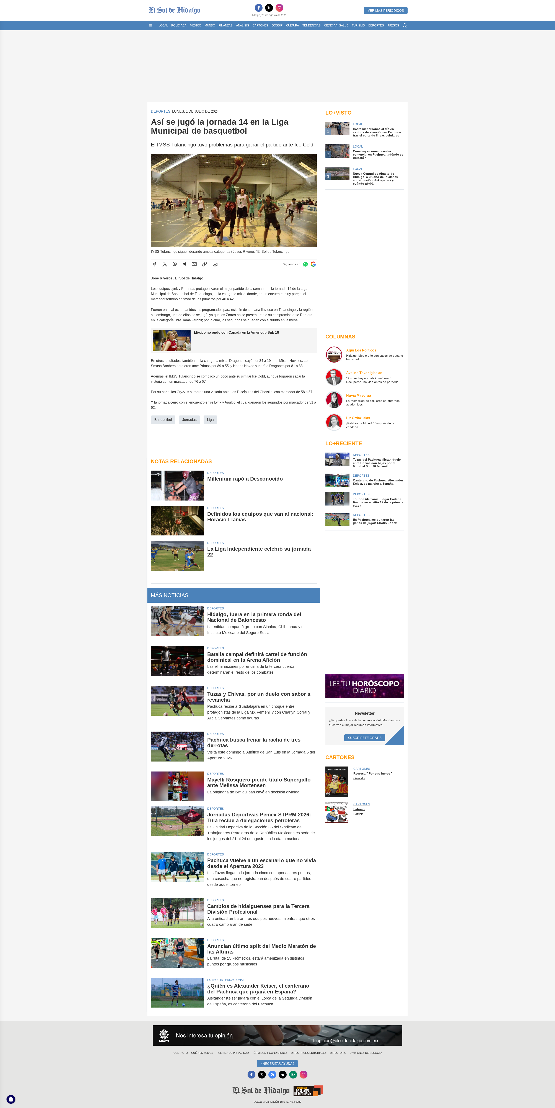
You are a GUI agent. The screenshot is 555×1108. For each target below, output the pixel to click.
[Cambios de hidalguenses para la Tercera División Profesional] (177, 915)
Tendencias (311, 25)
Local (163, 25)
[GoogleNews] (272, 1074)
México (195, 25)
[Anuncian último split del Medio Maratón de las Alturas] (177, 955)
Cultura (292, 25)
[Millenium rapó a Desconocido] (177, 485)
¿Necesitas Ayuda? (277, 1063)
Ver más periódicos (386, 10)
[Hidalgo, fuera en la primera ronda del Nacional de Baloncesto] (177, 623)
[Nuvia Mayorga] (334, 399)
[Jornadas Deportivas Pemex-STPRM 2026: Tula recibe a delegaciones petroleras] (177, 826)
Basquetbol (163, 420)
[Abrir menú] (150, 26)
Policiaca (178, 25)
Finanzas (226, 25)
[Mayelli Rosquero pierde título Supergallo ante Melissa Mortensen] (177, 786)
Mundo (210, 25)
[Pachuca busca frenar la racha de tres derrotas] (177, 749)
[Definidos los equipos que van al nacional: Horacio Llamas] (177, 520)
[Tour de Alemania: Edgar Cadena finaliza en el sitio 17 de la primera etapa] (337, 499)
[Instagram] (279, 8)
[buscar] (405, 25)
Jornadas (189, 420)
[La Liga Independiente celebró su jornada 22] (177, 555)
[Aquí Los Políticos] (334, 354)
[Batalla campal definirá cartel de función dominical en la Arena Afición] (177, 663)
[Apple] (283, 1074)
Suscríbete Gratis (365, 738)
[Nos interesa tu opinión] (277, 1035)
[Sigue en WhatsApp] (305, 264)
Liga (210, 420)
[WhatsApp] (175, 264)
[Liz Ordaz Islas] (334, 422)
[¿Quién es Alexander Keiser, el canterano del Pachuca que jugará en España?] (177, 995)
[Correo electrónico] (194, 264)
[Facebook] (259, 8)
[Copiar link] (204, 264)
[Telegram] (184, 264)
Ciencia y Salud (336, 25)
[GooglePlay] (293, 1074)
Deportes (376, 25)
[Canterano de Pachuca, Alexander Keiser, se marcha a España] (337, 480)
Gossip (277, 25)
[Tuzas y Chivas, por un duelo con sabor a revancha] (177, 706)
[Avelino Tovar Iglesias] (334, 377)
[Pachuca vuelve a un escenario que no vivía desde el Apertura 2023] (177, 872)
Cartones (260, 25)
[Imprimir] (215, 264)
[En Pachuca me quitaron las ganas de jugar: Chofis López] (337, 519)
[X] (269, 8)
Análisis (242, 25)
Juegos (393, 25)
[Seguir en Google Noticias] (313, 264)
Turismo (358, 25)
